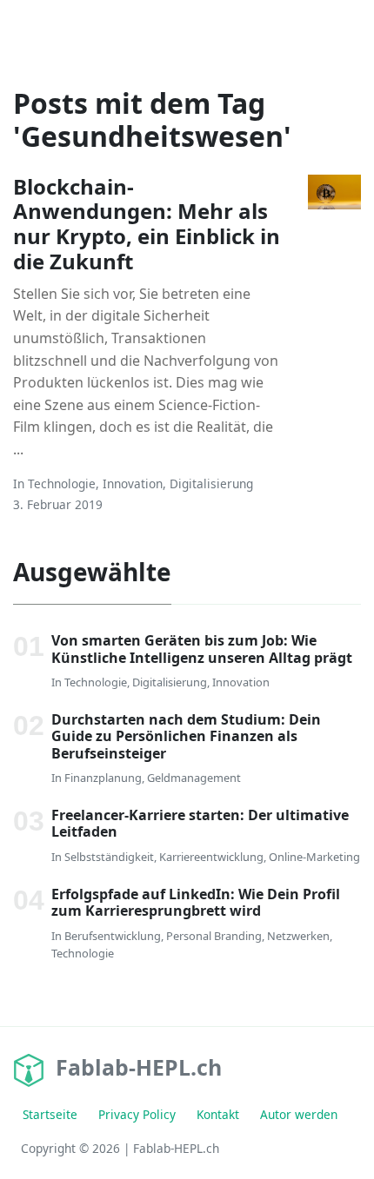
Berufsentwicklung (112, 936)
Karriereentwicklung (211, 856)
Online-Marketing (314, 856)
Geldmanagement (194, 777)
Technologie (62, 483)
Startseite (50, 1114)
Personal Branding (214, 936)
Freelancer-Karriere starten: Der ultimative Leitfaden (200, 823)
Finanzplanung (103, 777)
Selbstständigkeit (109, 856)
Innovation (133, 483)
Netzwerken (298, 936)
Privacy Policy (137, 1114)
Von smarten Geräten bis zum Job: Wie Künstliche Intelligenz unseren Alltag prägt (201, 648)
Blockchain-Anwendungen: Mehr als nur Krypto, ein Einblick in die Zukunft (146, 223)
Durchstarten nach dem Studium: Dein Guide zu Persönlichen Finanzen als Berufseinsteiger (186, 736)
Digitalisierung (211, 483)
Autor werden (298, 1114)
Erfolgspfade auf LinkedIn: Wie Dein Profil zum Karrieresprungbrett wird (195, 902)
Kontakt (218, 1114)
